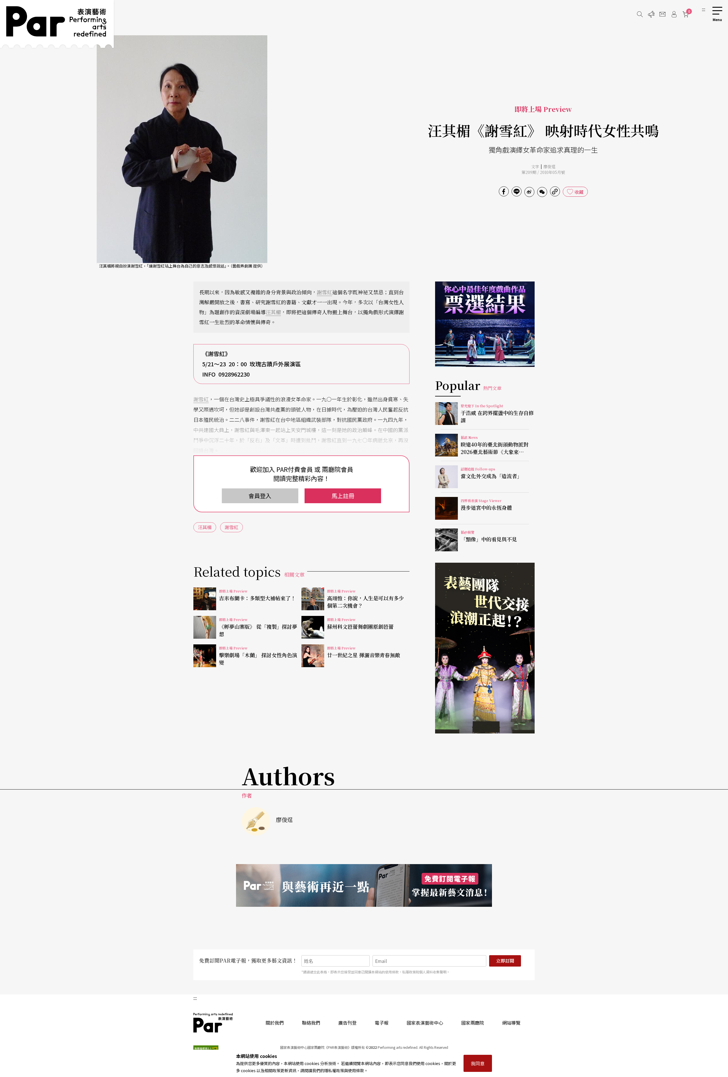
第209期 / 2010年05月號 (543, 172)
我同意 (478, 1063)
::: (703, 9)
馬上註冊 (343, 496)
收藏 (579, 191)
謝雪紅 (324, 292)
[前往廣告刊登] (651, 14)
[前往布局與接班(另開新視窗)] (485, 648)
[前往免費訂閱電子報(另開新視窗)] (364, 885)
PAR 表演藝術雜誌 (213, 1023)
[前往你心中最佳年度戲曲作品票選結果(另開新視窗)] (485, 324)
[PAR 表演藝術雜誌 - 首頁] (57, 24)
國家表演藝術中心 (425, 1022)
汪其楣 (273, 312)
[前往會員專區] (674, 14)
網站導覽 (511, 1022)
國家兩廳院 (472, 1022)
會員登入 (260, 496)
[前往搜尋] (640, 14)
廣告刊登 (347, 1022)
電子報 (381, 1022)
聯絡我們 (311, 1022)
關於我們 (275, 1022)
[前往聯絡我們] (662, 14)
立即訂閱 (505, 960)
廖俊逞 (549, 166)
